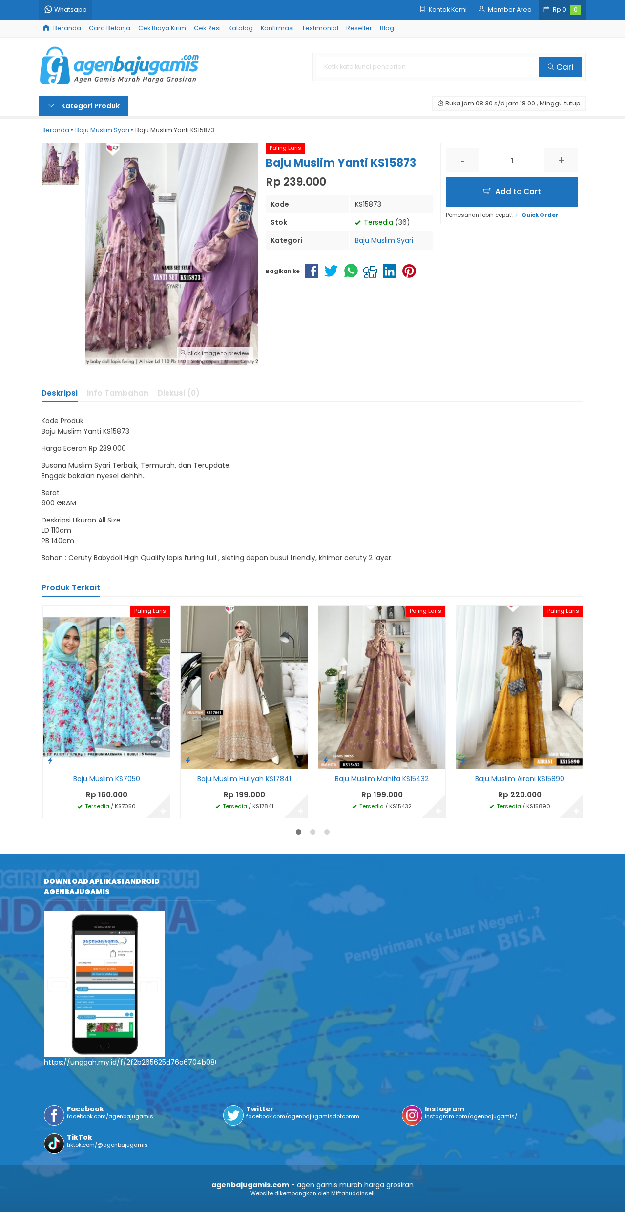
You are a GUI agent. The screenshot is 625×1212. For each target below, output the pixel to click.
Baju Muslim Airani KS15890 (519, 779)
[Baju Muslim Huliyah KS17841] (244, 686)
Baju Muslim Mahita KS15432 (382, 779)
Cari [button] (563, 67)
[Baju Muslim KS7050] (106, 686)
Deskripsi (60, 393)
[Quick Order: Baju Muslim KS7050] (50, 760)
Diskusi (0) (179, 393)
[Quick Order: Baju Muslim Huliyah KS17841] (188, 760)
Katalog (241, 28)
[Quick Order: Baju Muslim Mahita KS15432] (326, 760)
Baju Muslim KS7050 (106, 779)
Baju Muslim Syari (384, 240)
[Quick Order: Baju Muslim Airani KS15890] (463, 760)
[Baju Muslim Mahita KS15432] (381, 686)
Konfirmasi (277, 28)
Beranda (66, 28)
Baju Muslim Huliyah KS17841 (244, 779)
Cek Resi (207, 28)
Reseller (359, 28)
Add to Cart (517, 192)
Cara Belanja (109, 28)
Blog (387, 28)
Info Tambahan (117, 393)
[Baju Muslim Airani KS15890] (519, 686)
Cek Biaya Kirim (162, 28)
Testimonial (320, 28)
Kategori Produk (90, 106)
